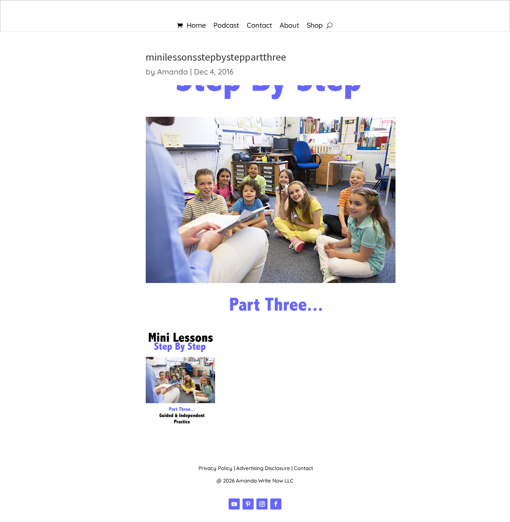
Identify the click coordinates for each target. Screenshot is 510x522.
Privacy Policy (215, 468)
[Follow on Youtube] (234, 504)
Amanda (172, 72)
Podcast (226, 26)
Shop (315, 26)
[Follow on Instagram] (261, 504)
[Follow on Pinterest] (248, 504)
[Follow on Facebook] (275, 504)
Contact (259, 26)
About (289, 26)
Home (196, 26)
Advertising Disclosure (263, 468)
